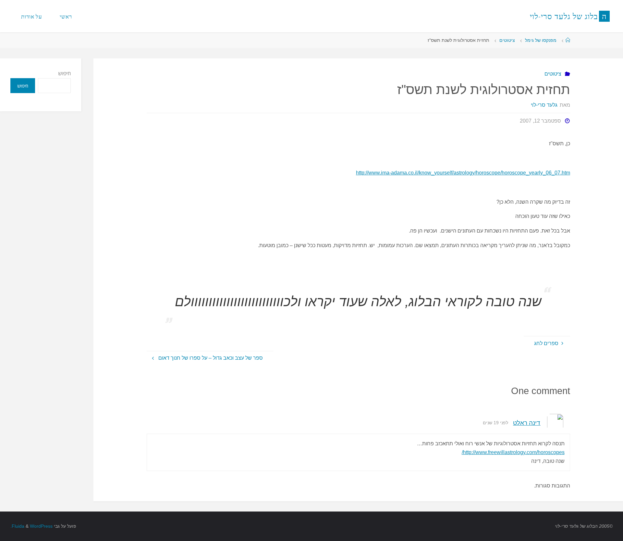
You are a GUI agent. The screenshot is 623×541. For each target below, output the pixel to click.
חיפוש (64, 73)
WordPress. (31, 526)
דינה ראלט (526, 422)
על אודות (31, 16)
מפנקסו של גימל (540, 40)
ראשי (66, 16)
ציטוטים (507, 40)
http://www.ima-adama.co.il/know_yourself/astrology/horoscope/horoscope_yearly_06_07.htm (463, 172)
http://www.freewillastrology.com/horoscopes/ (513, 452)
